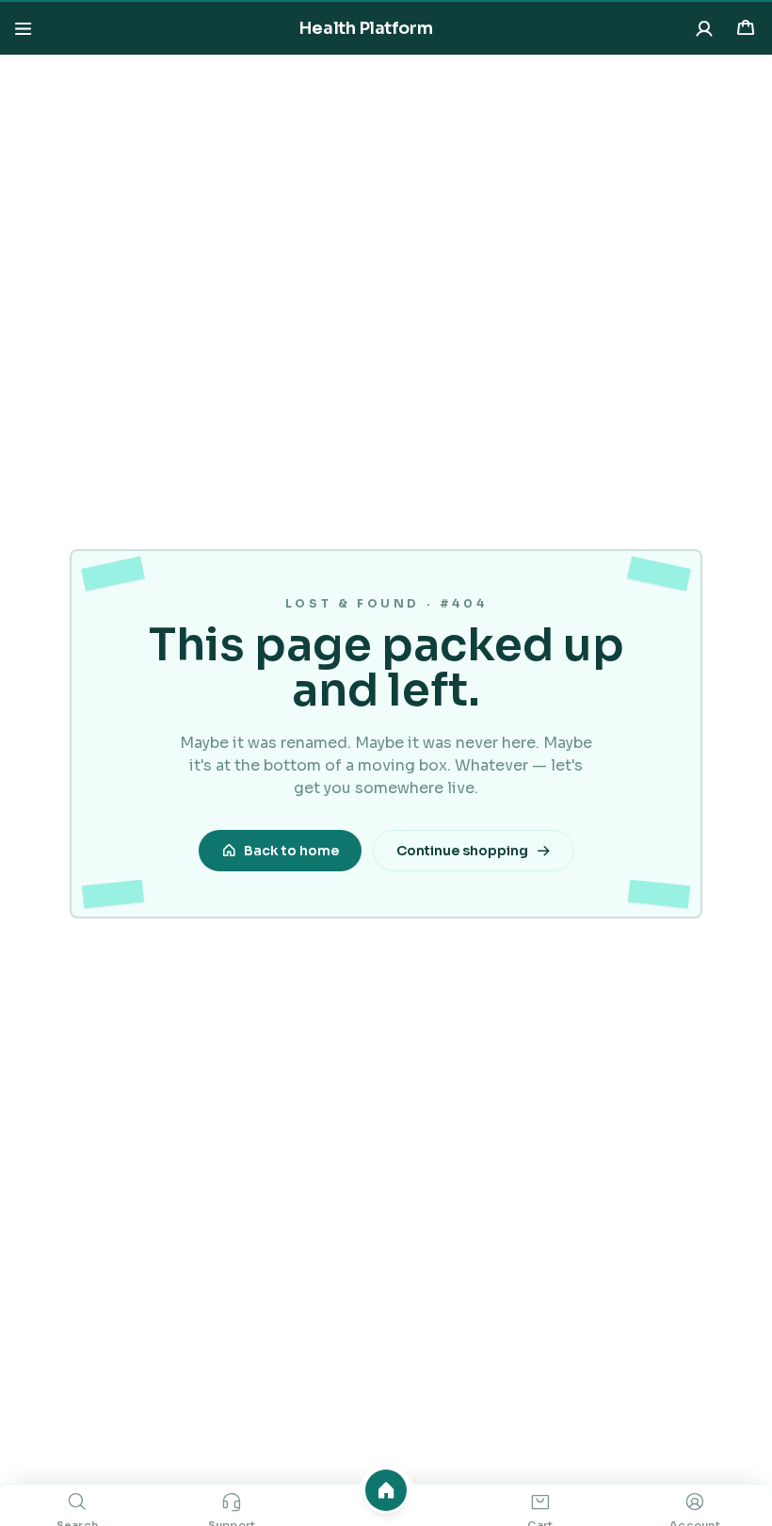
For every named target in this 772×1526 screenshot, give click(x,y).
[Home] (386, 1490)
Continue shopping (462, 850)
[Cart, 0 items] (745, 28)
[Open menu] (22, 28)
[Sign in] (704, 28)
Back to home (291, 850)
